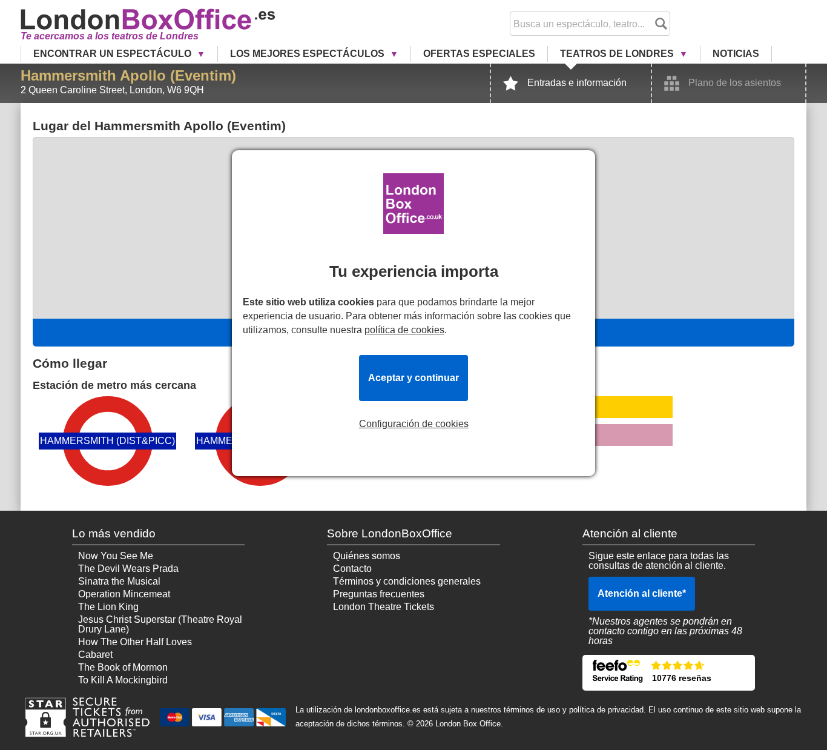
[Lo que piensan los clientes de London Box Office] (668, 673)
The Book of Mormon (123, 667)
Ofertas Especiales (479, 53)
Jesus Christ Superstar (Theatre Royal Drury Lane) (160, 624)
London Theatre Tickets (383, 607)
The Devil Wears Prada (128, 568)
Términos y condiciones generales (407, 581)
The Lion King (108, 607)
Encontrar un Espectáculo (113, 53)
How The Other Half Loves (135, 642)
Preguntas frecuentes (378, 594)
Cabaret (95, 654)
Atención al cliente (642, 593)
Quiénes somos (366, 556)
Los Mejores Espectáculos (308, 53)
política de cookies (404, 330)
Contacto (352, 568)
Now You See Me (115, 556)
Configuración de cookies (414, 424)
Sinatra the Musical (119, 581)
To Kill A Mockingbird (123, 680)
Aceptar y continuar (413, 378)
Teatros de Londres (618, 53)
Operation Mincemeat (124, 594)
